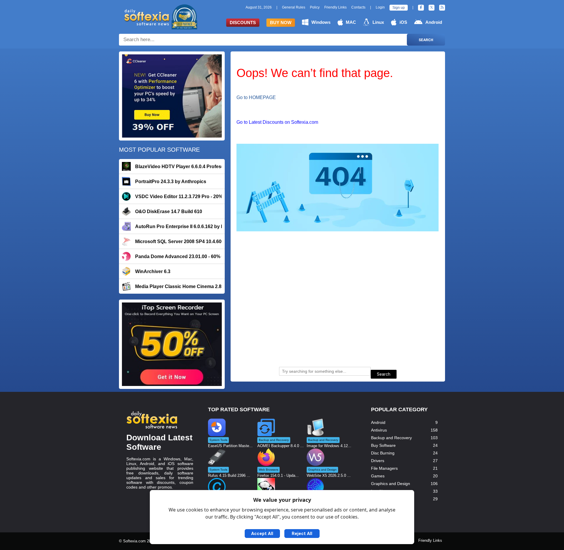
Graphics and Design (390, 483)
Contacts (358, 7)
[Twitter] (431, 8)
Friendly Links (335, 7)
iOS (403, 22)
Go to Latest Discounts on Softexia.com (277, 122)
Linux (378, 22)
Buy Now (280, 22)
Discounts (243, 22)
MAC (351, 22)
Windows (320, 22)
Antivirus (379, 430)
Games (378, 476)
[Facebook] (421, 8)
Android (433, 22)
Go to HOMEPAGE (256, 97)
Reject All (302, 533)
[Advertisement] (337, 309)
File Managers (384, 468)
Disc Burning (383, 453)
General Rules (293, 7)
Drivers (377, 460)
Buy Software (383, 445)
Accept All (262, 533)
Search (426, 40)
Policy (315, 7)
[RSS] (442, 8)
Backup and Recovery (391, 437)
